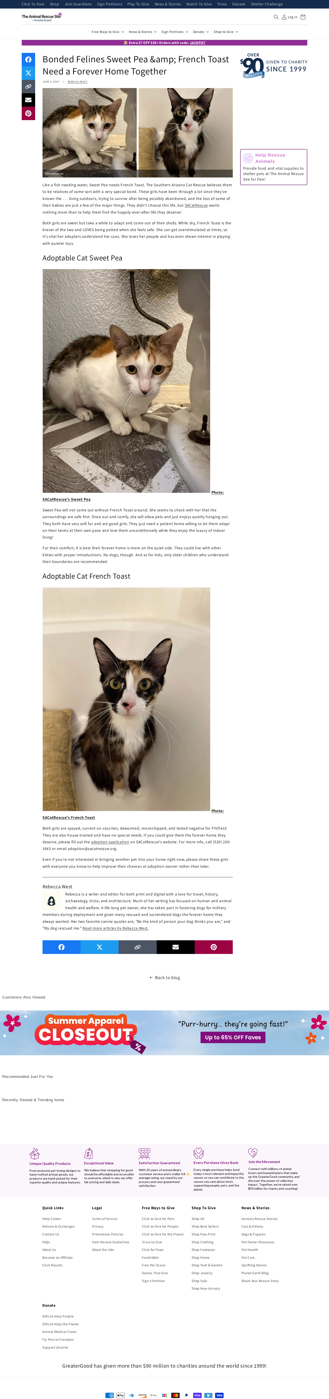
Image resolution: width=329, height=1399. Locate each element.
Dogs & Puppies (253, 1234)
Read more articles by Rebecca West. (116, 928)
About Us (49, 1249)
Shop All (198, 1218)
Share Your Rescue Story (260, 1280)
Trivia (222, 4)
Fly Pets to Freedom (58, 1339)
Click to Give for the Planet (163, 1234)
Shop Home (201, 1257)
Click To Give (33, 4)
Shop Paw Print (203, 1234)
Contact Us (50, 1234)
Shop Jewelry (202, 1273)
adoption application (110, 841)
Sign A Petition (153, 1280)
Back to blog (167, 977)
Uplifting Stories (254, 1265)
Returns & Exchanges (58, 1226)
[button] (276, 17)
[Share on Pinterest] (28, 113)
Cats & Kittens (252, 1226)
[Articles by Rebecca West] (51, 900)
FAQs (46, 1242)
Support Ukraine (55, 1347)
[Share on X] (28, 73)
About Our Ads (103, 1249)
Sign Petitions (109, 4)
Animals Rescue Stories (259, 1218)
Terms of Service (105, 1218)
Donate (239, 4)
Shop (54, 4)
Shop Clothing (203, 1242)
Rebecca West (78, 81)
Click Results (52, 1265)
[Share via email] (28, 100)
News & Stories (168, 4)
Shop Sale (199, 1280)
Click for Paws (153, 1249)
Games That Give (155, 1273)
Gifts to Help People (58, 1316)
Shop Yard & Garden (207, 1265)
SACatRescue (196, 205)
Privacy (98, 1226)
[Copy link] (28, 86)
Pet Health (249, 1249)
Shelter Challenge (267, 4)
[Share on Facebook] (28, 59)
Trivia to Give (152, 1242)
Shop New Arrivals (206, 1288)
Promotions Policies (107, 1234)
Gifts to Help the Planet (60, 1324)
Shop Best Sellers (205, 1226)
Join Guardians (78, 4)
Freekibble (150, 1257)
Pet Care (248, 1257)
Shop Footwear (203, 1249)
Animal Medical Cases (59, 1331)
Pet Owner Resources (258, 1242)
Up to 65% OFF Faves (233, 1037)
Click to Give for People (160, 1226)
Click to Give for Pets (158, 1218)
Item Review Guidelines (110, 1242)
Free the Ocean (154, 1265)
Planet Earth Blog (255, 1273)
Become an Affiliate (57, 1257)
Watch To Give (199, 4)
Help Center (51, 1218)
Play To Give (138, 4)
